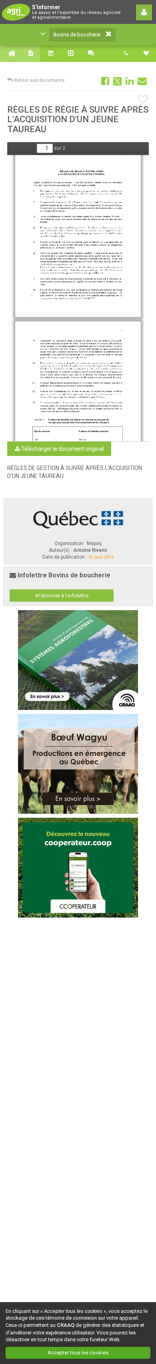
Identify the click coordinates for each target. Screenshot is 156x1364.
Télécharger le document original (62, 449)
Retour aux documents (39, 80)
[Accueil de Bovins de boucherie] (10, 53)
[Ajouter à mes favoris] (143, 100)
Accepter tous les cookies (78, 1353)
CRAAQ (65, 1325)
